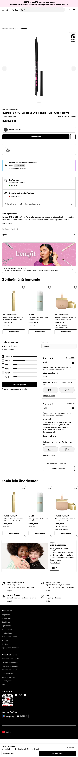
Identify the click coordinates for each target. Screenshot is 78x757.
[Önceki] (4, 68)
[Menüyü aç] (3, 10)
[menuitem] (69, 9)
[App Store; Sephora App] (22, 716)
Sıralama (45, 342)
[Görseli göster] (39, 67)
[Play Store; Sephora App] (8, 716)
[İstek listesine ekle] (23, 287)
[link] (19, 384)
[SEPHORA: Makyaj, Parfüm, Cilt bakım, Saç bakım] (12, 10)
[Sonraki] (74, 68)
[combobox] (59, 346)
